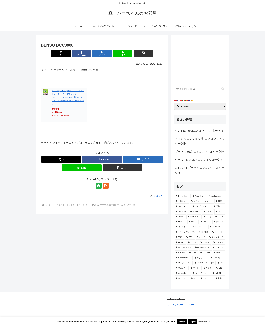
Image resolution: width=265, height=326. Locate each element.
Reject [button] (193, 322)
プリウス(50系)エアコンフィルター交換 (199, 151)
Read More (204, 321)
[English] (175, 100)
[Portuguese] (186, 100)
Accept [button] (182, 322)
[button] (143, 53)
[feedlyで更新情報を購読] (99, 186)
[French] (178, 100)
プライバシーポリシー (181, 304)
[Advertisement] (200, 59)
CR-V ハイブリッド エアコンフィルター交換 (200, 170)
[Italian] (183, 100)
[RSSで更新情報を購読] (106, 186)
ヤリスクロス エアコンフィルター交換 (199, 159)
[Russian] (189, 100)
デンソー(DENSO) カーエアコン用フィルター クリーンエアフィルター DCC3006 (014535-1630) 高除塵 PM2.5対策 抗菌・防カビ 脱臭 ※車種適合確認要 (68, 97)
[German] (181, 100)
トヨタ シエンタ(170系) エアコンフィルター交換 (199, 141)
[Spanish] (192, 100)
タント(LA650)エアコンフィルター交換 (199, 130)
